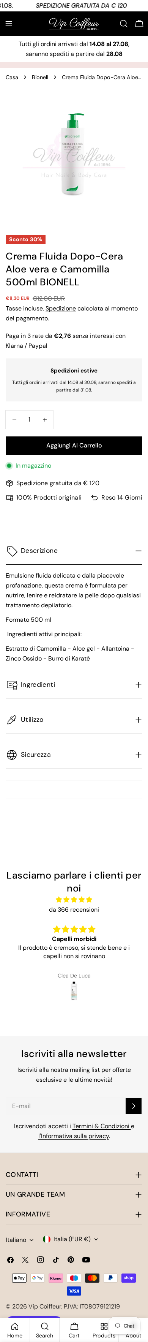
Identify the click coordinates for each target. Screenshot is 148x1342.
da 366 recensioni (74, 910)
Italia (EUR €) (72, 1239)
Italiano (16, 1240)
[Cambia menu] (8, 23)
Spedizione (61, 308)
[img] (74, 900)
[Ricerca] (123, 23)
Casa (12, 77)
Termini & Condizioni (101, 1126)
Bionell (40, 77)
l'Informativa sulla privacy (73, 1136)
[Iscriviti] (134, 1106)
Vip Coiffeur (44, 1306)
